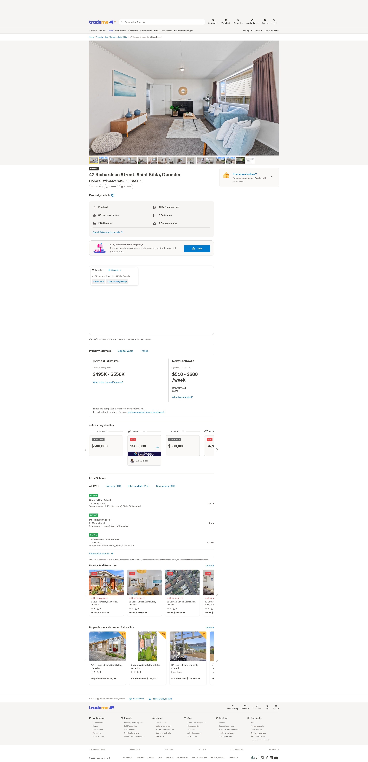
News (160, 757)
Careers (151, 757)
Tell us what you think (162, 698)
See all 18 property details (106, 232)
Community (256, 718)
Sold (111, 30)
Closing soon (98, 729)
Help (252, 722)
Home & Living (98, 736)
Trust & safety (256, 729)
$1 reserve (97, 733)
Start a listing (232, 708)
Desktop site (128, 757)
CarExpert (202, 749)
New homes (120, 30)
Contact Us (233, 757)
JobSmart (191, 729)
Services (223, 718)
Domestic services (226, 726)
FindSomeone (273, 749)
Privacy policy (182, 757)
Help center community (260, 740)
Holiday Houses (237, 749)
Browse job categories (196, 722)
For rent (102, 30)
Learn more (138, 698)
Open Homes (129, 729)
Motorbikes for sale (163, 726)
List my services (225, 736)
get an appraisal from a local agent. (146, 411)
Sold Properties (130, 726)
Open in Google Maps (117, 281)
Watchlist (245, 708)
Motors (159, 718)
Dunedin (113, 37)
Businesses (166, 30)
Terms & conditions (199, 757)
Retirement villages (183, 30)
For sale (93, 30)
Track (199, 248)
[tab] (99, 270)
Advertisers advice (194, 733)
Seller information (258, 736)
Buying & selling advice (165, 729)
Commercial (146, 30)
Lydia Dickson (142, 460)
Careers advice (193, 726)
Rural (156, 30)
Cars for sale (161, 722)
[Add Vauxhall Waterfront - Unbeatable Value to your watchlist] (202, 636)
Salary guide (192, 736)
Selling (246, 30)
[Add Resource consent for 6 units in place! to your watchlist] (162, 636)
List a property (272, 30)
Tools (257, 30)
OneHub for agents (132, 733)
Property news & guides (133, 722)
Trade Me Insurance (97, 749)
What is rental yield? (182, 397)
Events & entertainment (229, 729)
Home (91, 37)
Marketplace (99, 718)
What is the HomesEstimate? (108, 382)
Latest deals (98, 722)
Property (99, 37)
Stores (95, 726)
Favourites (257, 708)
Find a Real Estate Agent (134, 736)
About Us (140, 757)
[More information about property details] (112, 195)
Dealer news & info (163, 733)
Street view (98, 281)
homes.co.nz (135, 749)
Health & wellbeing (226, 733)
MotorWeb (169, 749)
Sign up (265, 23)
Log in (274, 23)
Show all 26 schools (99, 553)
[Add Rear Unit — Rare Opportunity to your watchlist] (122, 636)
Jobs (189, 718)
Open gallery (185, 151)
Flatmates (133, 30)
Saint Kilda (122, 37)
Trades (222, 722)
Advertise (169, 757)
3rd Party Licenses (258, 733)
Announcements (257, 726)
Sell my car (160, 736)
